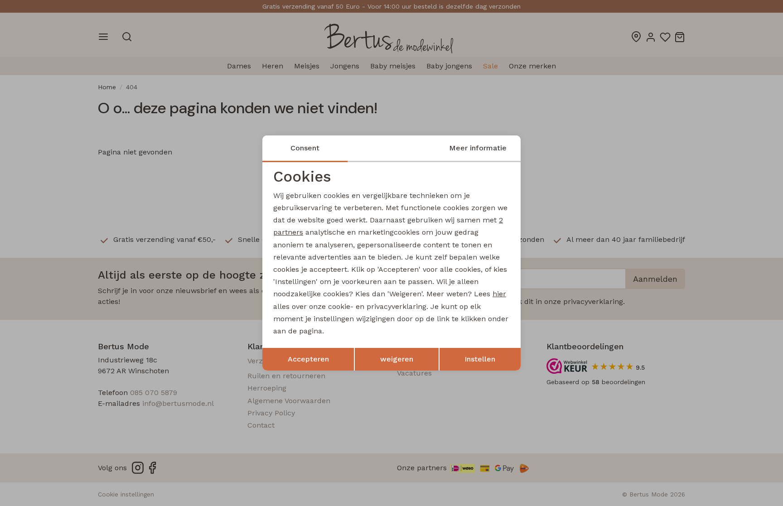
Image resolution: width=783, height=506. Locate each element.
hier (499, 293)
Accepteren (308, 359)
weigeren (396, 359)
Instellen (479, 359)
